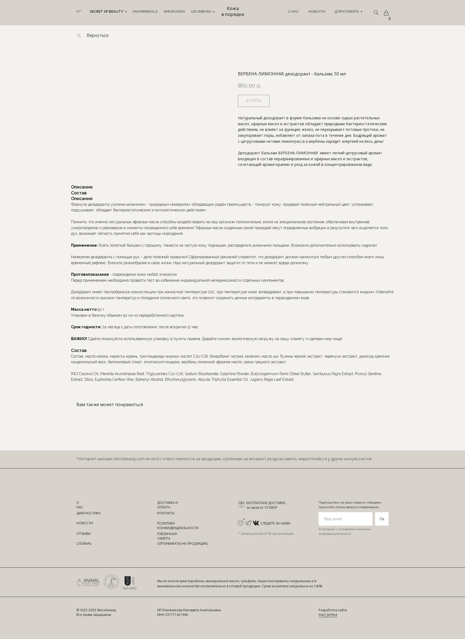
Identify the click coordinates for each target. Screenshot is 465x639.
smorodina (174, 11)
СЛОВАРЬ (84, 543)
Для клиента (347, 11)
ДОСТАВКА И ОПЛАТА (167, 504)
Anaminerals (144, 11)
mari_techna (328, 614)
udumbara (201, 11)
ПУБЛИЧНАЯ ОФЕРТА (167, 536)
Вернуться (97, 35)
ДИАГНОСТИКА (88, 513)
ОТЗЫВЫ (83, 533)
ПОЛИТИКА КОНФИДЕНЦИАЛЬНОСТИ (178, 525)
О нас (293, 11)
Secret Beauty (107, 11)
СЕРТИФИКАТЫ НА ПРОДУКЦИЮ (182, 543)
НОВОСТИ (84, 523)
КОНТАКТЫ (166, 513)
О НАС (79, 504)
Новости (316, 11)
